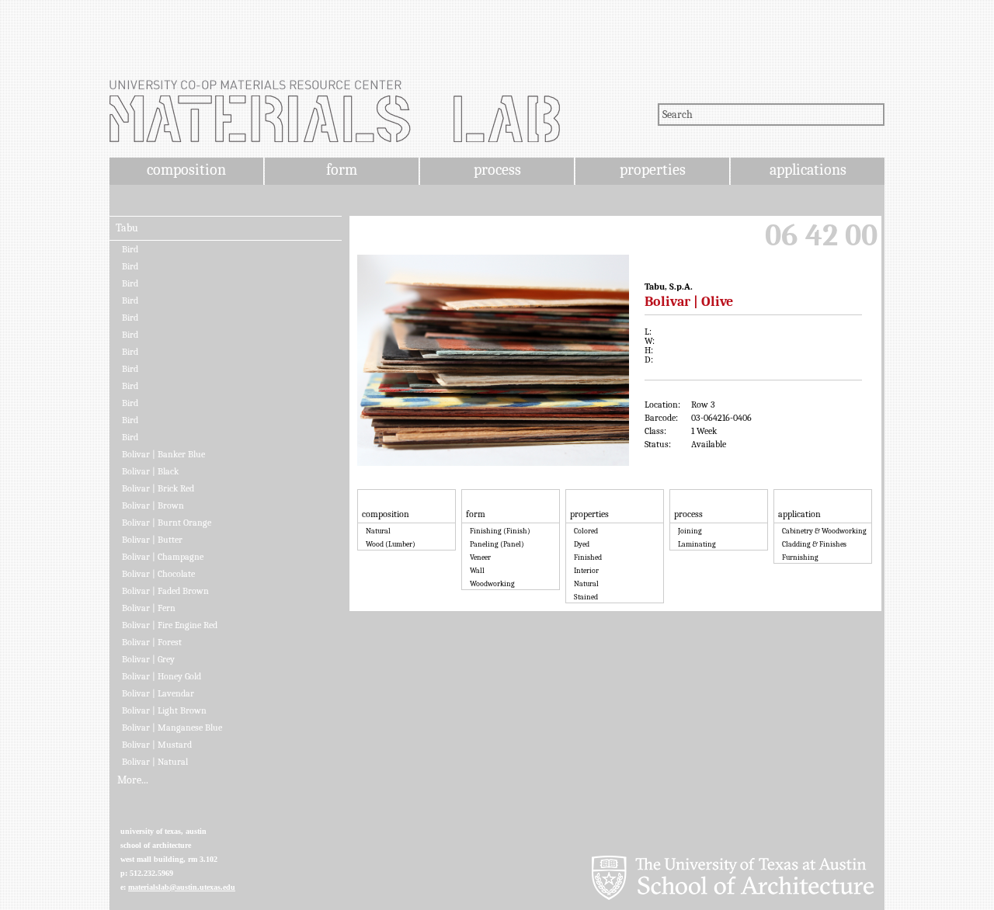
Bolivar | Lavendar (158, 693)
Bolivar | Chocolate (158, 573)
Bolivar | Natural (155, 761)
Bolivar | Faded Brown (165, 590)
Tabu (127, 228)
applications (808, 170)
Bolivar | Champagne (162, 556)
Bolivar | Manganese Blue (172, 727)
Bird (130, 249)
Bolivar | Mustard (157, 744)
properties (653, 170)
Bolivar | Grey (148, 659)
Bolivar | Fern (149, 608)
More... (132, 780)
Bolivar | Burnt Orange (166, 522)
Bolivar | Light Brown (164, 710)
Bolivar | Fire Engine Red (169, 625)
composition (186, 170)
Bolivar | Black (150, 471)
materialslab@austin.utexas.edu (181, 887)
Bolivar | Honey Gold (161, 676)
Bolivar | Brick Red (158, 488)
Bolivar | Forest (152, 642)
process (497, 170)
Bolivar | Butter (152, 539)
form (341, 170)
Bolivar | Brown (153, 505)
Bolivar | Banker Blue (163, 454)
